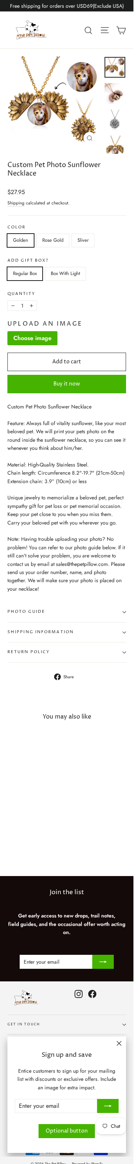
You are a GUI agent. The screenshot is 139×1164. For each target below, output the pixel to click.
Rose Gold (52, 240)
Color (16, 227)
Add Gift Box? (28, 260)
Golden (20, 240)
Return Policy (28, 652)
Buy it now (66, 383)
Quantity (21, 294)
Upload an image (45, 324)
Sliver (83, 240)
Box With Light (65, 273)
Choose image (32, 338)
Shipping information (40, 632)
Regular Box (25, 273)
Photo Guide (26, 611)
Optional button (67, 1130)
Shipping (15, 203)
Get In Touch (23, 1024)
